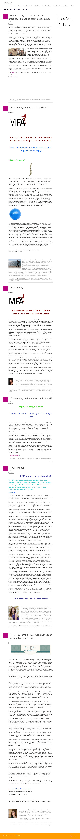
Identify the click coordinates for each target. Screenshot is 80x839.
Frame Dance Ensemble (28, 5)
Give (11, 5)
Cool (25, 278)
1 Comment (51, 391)
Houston (12, 100)
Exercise (9, 279)
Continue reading (15, 455)
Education (32, 626)
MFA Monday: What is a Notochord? (28, 107)
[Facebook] (70, 836)
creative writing (26, 99)
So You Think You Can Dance (47, 279)
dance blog (28, 278)
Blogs (32, 625)
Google (20, 279)
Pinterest (47, 390)
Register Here (11, 72)
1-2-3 (29, 625)
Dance (30, 99)
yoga (19, 100)
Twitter (16, 280)
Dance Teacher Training (46, 5)
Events (72, 5)
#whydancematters (25, 625)
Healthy (26, 279)
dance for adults (34, 99)
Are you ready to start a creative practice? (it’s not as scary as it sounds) (29, 17)
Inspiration (31, 390)
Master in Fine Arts (34, 459)
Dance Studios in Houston (41, 99)
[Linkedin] (72, 836)
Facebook (12, 279)
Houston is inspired (26, 390)
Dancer (46, 278)
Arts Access (67, 5)
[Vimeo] (75, 836)
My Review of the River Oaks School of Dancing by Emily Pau (30, 636)
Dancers (48, 278)
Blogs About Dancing (37, 625)
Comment (51, 461)
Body (24, 278)
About (14, 5)
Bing (30, 625)
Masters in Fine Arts (31, 279)
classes (23, 99)
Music (42, 279)
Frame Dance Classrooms (58, 5)
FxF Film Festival (37, 5)
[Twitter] (73, 836)
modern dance (16, 100)
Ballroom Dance (31, 822)
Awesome (21, 278)
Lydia (10, 21)
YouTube (18, 280)
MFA (35, 279)
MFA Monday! (16, 467)
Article (24, 822)
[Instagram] (71, 836)
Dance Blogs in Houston (32, 389)
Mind (37, 279)
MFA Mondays (11, 112)
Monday (39, 279)
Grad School (23, 279)
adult (20, 99)
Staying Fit (10, 280)
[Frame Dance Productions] (8, 3)
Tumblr (13, 280)
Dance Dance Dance (33, 278)
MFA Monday (15, 287)
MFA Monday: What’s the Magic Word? (30, 398)
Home (8, 5)
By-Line (35, 822)
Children (19, 5)
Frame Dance (17, 279)
